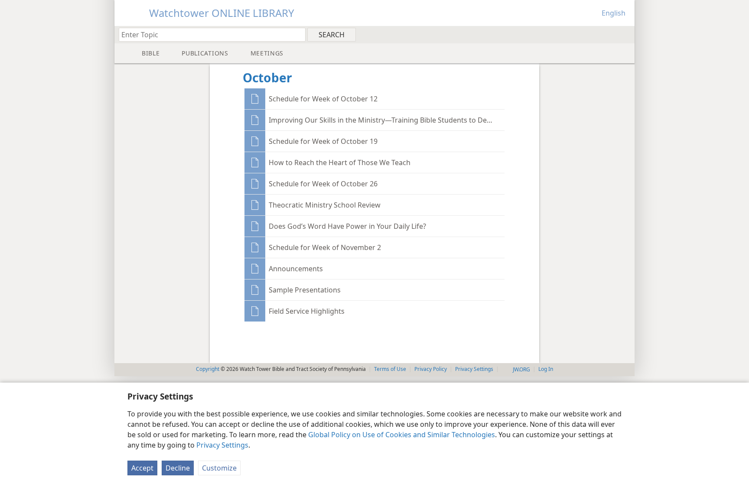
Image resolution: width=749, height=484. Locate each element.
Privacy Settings (222, 445)
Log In (545, 369)
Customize (219, 468)
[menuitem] (624, 34)
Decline (178, 468)
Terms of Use (390, 369)
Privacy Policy (430, 369)
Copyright (207, 369)
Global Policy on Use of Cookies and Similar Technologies (401, 434)
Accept (142, 468)
